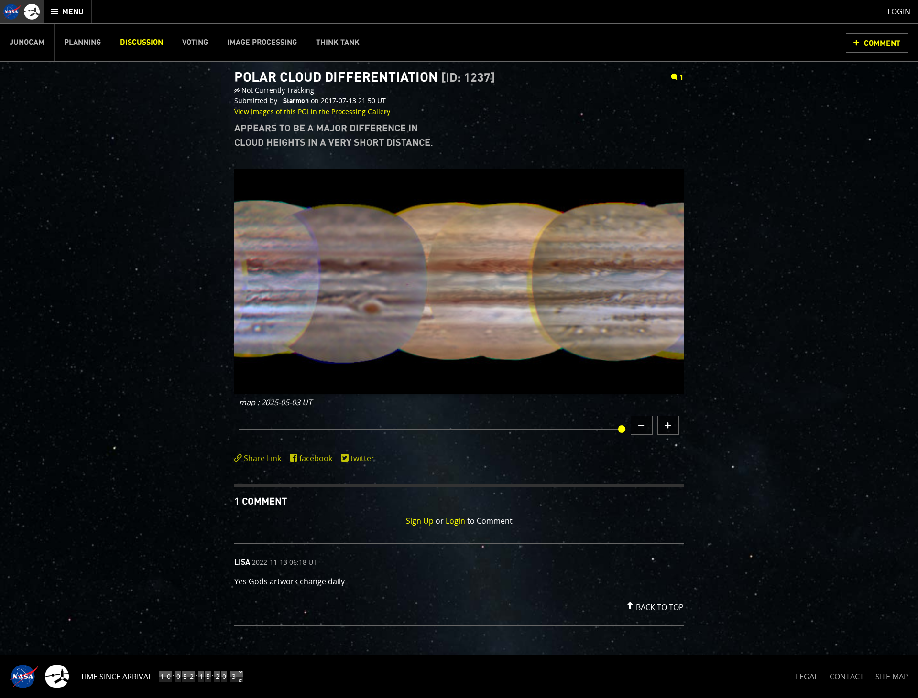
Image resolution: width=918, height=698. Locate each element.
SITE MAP (891, 676)
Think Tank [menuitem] (338, 42)
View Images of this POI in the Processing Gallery (312, 111)
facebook (315, 458)
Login (455, 521)
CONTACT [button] (847, 676)
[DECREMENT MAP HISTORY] (641, 425)
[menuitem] (68, 11)
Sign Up (420, 521)
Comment (882, 43)
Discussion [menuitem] (141, 42)
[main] (459, 349)
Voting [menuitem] (195, 42)
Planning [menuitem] (82, 42)
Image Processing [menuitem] (262, 42)
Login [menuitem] (898, 11)
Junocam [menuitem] (27, 42)
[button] (654, 605)
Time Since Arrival (116, 676)
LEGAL (807, 675)
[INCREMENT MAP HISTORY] (668, 425)
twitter (362, 458)
